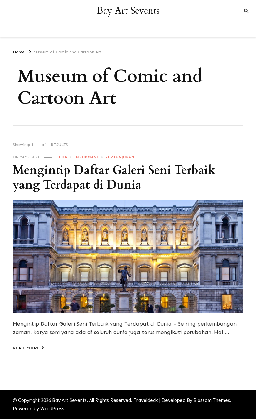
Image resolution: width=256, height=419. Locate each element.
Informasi (86, 157)
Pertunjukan (120, 157)
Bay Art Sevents (128, 10)
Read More (26, 348)
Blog (61, 157)
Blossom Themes (212, 400)
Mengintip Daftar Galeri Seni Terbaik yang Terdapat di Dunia (114, 177)
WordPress (52, 409)
